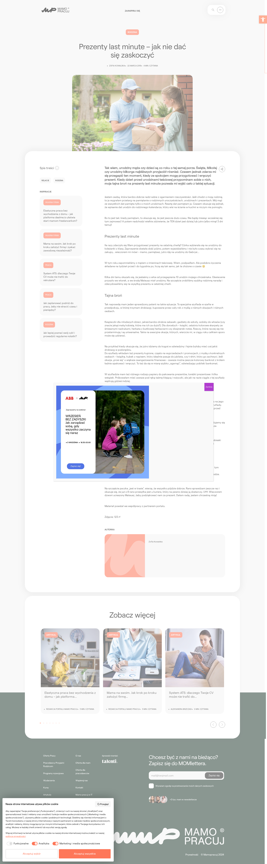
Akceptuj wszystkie (85, 853)
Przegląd (104, 804)
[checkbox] (17, 843)
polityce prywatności (15, 836)
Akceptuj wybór (32, 853)
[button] (263, 19)
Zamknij (209, 387)
